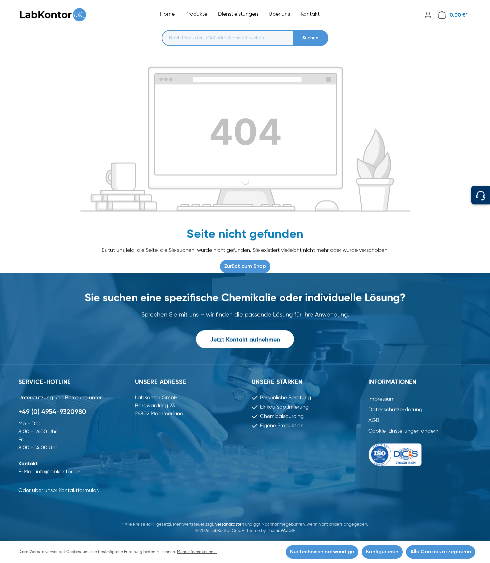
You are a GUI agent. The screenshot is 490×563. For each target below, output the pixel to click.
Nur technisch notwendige (322, 552)
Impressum (381, 399)
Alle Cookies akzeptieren (440, 552)
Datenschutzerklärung (395, 410)
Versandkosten (229, 524)
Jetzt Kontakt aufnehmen (245, 340)
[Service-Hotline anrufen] (480, 195)
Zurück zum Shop (245, 266)
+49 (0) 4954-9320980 (52, 412)
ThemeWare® (281, 531)
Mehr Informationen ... (197, 552)
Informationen (392, 382)
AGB (373, 420)
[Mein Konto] (428, 15)
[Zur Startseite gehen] (56, 15)
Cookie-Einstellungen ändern (403, 431)
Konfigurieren (382, 552)
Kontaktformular (78, 490)
